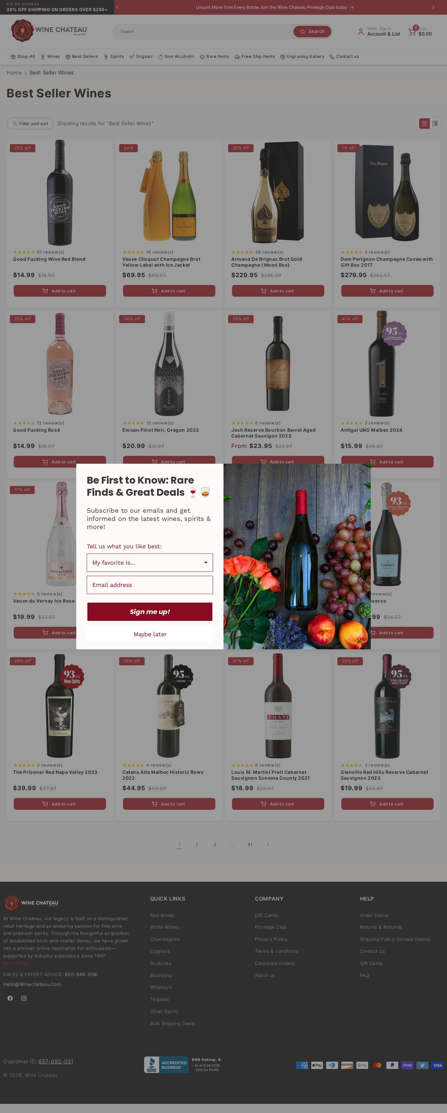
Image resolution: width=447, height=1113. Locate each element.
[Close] (363, 471)
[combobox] (150, 563)
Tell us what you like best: (124, 546)
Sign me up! (150, 611)
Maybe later (150, 634)
